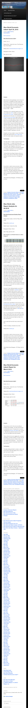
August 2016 (6, 573)
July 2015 (6, 592)
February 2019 (7, 535)
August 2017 (6, 557)
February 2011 (7, 663)
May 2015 (5, 594)
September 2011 (7, 653)
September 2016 (7, 571)
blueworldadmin (7, 32)
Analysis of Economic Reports (13, 192)
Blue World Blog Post (8, 511)
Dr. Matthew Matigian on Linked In (11, 682)
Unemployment (11, 198)
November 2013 (7, 619)
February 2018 (7, 548)
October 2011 (6, 652)
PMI (22, 308)
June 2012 (6, 640)
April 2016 (6, 579)
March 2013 (6, 627)
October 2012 (6, 635)
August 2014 (6, 607)
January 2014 (6, 616)
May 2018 (5, 544)
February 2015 (7, 599)
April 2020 (6, 534)
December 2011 (7, 649)
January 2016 (6, 583)
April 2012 (6, 643)
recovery (10, 484)
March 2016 (6, 580)
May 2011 (5, 659)
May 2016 (5, 577)
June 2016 (6, 576)
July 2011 (6, 656)
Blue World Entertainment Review (11, 514)
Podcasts (5, 515)
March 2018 (6, 547)
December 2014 (7, 602)
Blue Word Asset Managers (9, 679)
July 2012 (6, 639)
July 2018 (6, 541)
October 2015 (6, 587)
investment (6, 198)
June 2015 (6, 593)
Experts (15, 197)
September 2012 (7, 636)
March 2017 (6, 564)
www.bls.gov (11, 223)
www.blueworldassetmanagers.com (16, 48)
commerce (6, 196)
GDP (12, 113)
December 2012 (7, 632)
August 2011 (6, 655)
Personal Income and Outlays (9, 117)
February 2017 (7, 566)
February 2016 (7, 581)
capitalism (19, 194)
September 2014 (7, 606)
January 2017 (6, 567)
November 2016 (7, 570)
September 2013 (7, 622)
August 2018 (6, 540)
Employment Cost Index (8, 114)
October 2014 (6, 604)
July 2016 (6, 574)
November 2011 (7, 651)
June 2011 (6, 658)
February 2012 (7, 646)
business (14, 194)
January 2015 (6, 600)
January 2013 (6, 630)
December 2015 (7, 584)
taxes (9, 359)
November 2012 (7, 633)
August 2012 (6, 638)
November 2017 (7, 553)
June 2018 (6, 543)
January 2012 (6, 648)
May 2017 (5, 561)
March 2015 (6, 597)
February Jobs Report (14, 430)
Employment (6, 197)
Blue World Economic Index (13, 193)
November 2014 (7, 603)
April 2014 (6, 612)
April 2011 (6, 661)
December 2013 (7, 617)
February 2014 (7, 615)
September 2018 (7, 538)
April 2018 (6, 545)
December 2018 (7, 537)
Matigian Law (6, 684)
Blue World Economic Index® (9, 304)
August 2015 (6, 590)
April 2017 (6, 563)
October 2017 (6, 554)
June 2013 (6, 625)
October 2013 (6, 620)
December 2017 (7, 551)
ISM (18, 308)
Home (5, 10)
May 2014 (5, 610)
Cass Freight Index (18, 134)
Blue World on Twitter (8, 681)
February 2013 (7, 629)
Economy (18, 196)
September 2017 (7, 556)
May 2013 (5, 626)
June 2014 (6, 609)
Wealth (16, 198)
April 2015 (6, 596)
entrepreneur (11, 197)
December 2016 (7, 568)
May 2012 (5, 642)
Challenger (17, 289)
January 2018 (6, 550)
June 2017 (6, 560)
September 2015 (7, 589)
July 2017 (6, 558)
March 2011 (6, 662)
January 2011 (6, 665)
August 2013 (6, 623)
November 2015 (7, 586)
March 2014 (6, 613)
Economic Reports (11, 196)
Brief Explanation (7, 35)
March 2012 (6, 645)
